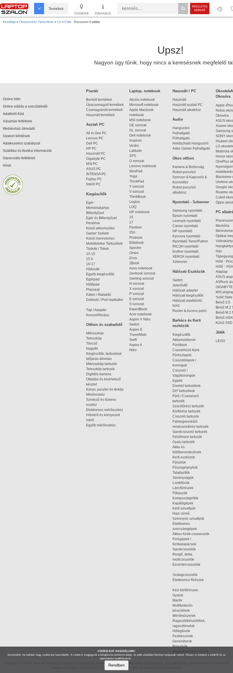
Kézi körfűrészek (187, 590)
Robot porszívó (184, 172)
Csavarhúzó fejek (188, 350)
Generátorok (182, 641)
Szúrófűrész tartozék (188, 406)
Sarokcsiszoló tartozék (189, 432)
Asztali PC (95, 124)
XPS (132, 156)
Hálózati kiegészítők (187, 295)
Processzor (224, 221)
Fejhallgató (181, 133)
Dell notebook (140, 135)
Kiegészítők (96, 194)
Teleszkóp (94, 338)
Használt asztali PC (187, 105)
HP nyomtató (182, 231)
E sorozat (136, 299)
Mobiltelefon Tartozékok (104, 244)
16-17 (90, 264)
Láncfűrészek (185, 488)
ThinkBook (137, 197)
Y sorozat (136, 186)
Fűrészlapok (184, 355)
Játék (220, 332)
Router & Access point (189, 311)
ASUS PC (93, 169)
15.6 (89, 259)
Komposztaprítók (185, 498)
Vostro (134, 146)
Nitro (133, 350)
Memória (222, 226)
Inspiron (135, 140)
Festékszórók (182, 636)
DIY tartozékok (183, 391)
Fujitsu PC (94, 179)
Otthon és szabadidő (104, 324)
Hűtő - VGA (224, 267)
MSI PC (92, 164)
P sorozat (136, 294)
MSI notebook (140, 120)
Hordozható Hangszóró (190, 143)
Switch (134, 324)
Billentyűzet (95, 213)
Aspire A (135, 345)
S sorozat (136, 304)
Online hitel (11, 99)
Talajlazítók (181, 473)
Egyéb (177, 381)
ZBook (134, 263)
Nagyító (92, 349)
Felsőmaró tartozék (187, 437)
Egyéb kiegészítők (100, 274)
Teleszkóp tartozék (100, 369)
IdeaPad (135, 171)
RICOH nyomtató (185, 246)
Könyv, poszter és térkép (105, 389)
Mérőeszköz (95, 395)
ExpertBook (138, 309)
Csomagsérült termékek (104, 110)
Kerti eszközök (183, 457)
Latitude (135, 151)
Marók (180, 600)
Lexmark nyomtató (186, 221)
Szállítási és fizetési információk (27, 151)
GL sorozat (137, 130)
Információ (103, 13)
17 (131, 222)
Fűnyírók (179, 462)
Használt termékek (100, 115)
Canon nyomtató (185, 226)
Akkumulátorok (186, 340)
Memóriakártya (97, 208)
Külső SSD (224, 323)
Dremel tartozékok (189, 386)
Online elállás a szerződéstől (25, 106)
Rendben (116, 665)
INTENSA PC (96, 174)
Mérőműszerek (183, 616)
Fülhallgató (181, 138)
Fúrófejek (182, 345)
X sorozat (136, 289)
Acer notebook (140, 314)
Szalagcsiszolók (184, 575)
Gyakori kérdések (16, 136)
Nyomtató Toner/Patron (190, 241)
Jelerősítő (180, 285)
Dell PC (92, 143)
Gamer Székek (97, 233)
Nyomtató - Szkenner (190, 202)
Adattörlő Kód (13, 114)
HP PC (91, 148)
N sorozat (136, 284)
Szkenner (179, 262)
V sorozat (136, 192)
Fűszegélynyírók (186, 467)
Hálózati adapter (185, 290)
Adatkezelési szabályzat (21, 143)
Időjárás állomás (99, 359)
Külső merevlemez (100, 238)
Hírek (7, 165)
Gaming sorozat (142, 278)
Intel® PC (93, 184)
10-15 (90, 254)
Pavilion (135, 227)
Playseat (92, 290)
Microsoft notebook (144, 105)
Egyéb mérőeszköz (101, 425)
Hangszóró (181, 128)
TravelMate (138, 335)
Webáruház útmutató (19, 129)
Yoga (133, 176)
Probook (135, 238)
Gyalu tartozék (183, 442)
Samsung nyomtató (187, 211)
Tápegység (224, 256)
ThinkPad (136, 181)
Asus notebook (140, 268)
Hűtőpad (92, 284)
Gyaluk (183, 595)
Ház (219, 251)
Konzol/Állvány (97, 315)
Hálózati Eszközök (188, 271)
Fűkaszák (179, 493)
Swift (133, 340)
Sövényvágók (185, 478)
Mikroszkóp (95, 333)
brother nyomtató (185, 251)
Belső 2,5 (223, 302)
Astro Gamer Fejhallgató (191, 148)
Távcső (91, 343)
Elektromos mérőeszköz (104, 410)
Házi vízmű (181, 513)
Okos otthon (183, 158)
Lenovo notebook (142, 166)
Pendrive (93, 223)
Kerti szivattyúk (183, 508)
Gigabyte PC (96, 159)
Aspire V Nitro (140, 319)
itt (132, 658)
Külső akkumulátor (100, 228)
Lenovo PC (94, 138)
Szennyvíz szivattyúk (188, 519)
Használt (179, 100)
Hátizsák (92, 269)
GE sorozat (138, 125)
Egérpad (92, 279)
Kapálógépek (182, 503)
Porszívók (180, 646)
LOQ (132, 207)
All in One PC (96, 133)
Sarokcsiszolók (185, 549)
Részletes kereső (199, 8)
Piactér (92, 91)
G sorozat (136, 161)
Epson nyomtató (184, 216)
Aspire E (135, 330)
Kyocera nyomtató (186, 236)
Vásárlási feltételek (17, 121)
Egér (89, 203)
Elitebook (136, 243)
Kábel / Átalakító (99, 295)
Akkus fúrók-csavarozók (190, 534)
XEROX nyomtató (185, 257)
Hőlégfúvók (181, 631)
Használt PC (95, 154)
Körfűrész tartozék (186, 411)
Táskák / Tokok (97, 249)
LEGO (220, 341)
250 (132, 232)
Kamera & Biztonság (188, 167)
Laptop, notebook (144, 91)
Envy (133, 258)
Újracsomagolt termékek (105, 105)
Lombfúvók (181, 483)
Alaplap (222, 272)
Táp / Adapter (96, 310)
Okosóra (222, 116)
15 (131, 217)
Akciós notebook (142, 100)
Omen (134, 253)
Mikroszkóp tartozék (101, 364)
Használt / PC (184, 91)
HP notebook (139, 212)
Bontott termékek (99, 100)
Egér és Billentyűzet (101, 218)
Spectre (135, 248)
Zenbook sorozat (142, 273)
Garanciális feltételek (19, 158)
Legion (134, 202)
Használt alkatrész (186, 110)
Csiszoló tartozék (185, 416)
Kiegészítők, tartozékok (104, 354)
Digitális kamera (98, 374)
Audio (177, 119)
